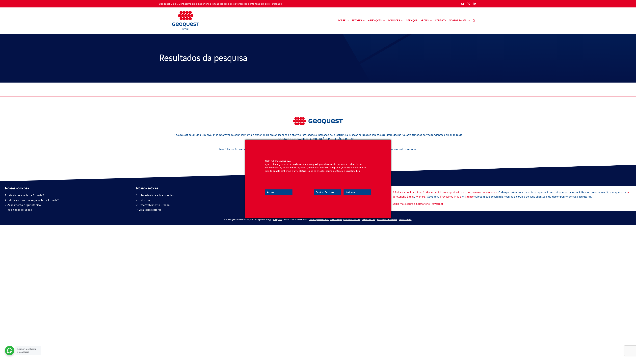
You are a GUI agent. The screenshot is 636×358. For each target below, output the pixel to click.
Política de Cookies (351, 219)
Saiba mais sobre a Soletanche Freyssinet (418, 204)
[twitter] (468, 3)
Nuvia (458, 197)
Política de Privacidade (387, 219)
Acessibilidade (405, 219)
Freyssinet (446, 197)
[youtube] (462, 3)
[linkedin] (475, 3)
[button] (474, 21)
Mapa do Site (323, 219)
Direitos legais (336, 219)
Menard (420, 197)
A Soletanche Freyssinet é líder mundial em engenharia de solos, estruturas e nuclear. (445, 192)
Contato (312, 219)
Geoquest (277, 219)
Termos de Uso (368, 219)
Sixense (469, 197)
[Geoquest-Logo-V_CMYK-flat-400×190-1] (185, 12)
